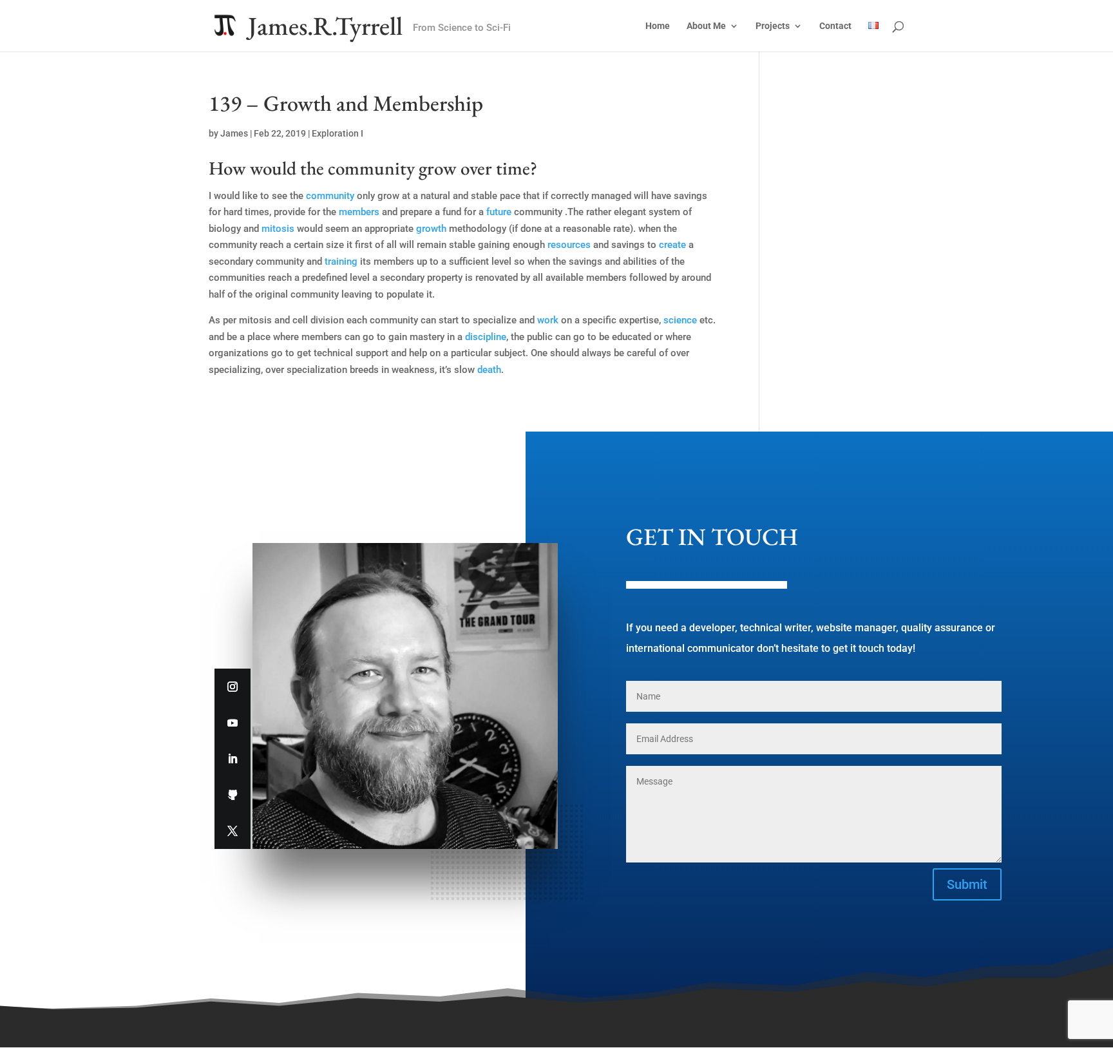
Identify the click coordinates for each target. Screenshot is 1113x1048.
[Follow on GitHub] (232, 795)
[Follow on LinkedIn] (232, 759)
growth (431, 228)
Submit (967, 884)
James (234, 133)
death (489, 370)
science (680, 320)
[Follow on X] (232, 831)
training (341, 261)
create (672, 245)
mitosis (278, 228)
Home (657, 26)
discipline (485, 337)
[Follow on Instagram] (232, 687)
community (330, 196)
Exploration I (337, 133)
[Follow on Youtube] (232, 723)
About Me (706, 26)
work (547, 320)
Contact (835, 26)
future (498, 212)
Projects (773, 26)
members (359, 212)
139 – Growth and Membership (346, 103)
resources (569, 245)
